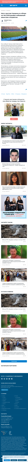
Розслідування (19, 399)
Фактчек (4, 399)
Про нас (3, 406)
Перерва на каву (6, 402)
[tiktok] (12, 379)
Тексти (16, 395)
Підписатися (5, 389)
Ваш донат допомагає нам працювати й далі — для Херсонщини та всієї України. (14, 2)
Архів (16, 405)
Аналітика (18, 397)
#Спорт (3, 94)
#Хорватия (24, 94)
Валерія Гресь (8, 20)
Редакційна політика (6, 408)
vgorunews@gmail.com (6, 419)
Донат (13, 118)
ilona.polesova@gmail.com (7, 418)
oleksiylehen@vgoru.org (6, 427)
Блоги (16, 403)
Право (4, 400)
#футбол (8, 94)
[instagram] (4, 379)
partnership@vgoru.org (6, 426)
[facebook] (2, 379)
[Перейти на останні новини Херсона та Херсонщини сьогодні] (13, 5)
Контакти (17, 406)
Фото (17, 400)
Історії (4, 397)
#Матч (12, 94)
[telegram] (9, 379)
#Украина (17, 94)
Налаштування (21, 460)
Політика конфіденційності (20, 408)
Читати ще (14, 361)
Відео (3, 405)
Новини (8, 10)
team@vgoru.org (5, 422)
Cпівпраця (4, 410)
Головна (3, 10)
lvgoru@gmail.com (5, 420)
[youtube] (7, 379)
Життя (4, 403)
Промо (17, 402)
